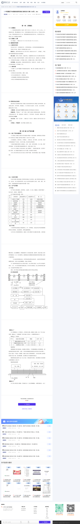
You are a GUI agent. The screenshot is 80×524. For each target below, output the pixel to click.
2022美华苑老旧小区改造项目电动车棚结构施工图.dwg (66, 143)
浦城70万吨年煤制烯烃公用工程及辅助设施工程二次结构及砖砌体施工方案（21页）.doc (67, 191)
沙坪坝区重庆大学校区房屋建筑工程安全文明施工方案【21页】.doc (67, 170)
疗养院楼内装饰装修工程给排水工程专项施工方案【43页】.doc (66, 179)
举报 (34, 14)
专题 (28, 2)
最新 (24, 2)
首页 (21, 2)
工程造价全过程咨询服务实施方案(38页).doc (65, 154)
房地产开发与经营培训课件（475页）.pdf (65, 130)
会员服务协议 (23, 510)
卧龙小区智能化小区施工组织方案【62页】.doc (66, 181)
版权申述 (39, 14)
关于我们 (35, 508)
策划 (35, 2)
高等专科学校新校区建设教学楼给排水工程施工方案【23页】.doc (67, 176)
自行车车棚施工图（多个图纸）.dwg (64, 148)
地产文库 (6, 6)
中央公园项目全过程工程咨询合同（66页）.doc (66, 145)
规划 (31, 2)
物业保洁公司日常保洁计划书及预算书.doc (65, 139)
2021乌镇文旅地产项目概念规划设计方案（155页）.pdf (66, 173)
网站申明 (35, 513)
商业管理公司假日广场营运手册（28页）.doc (65, 163)
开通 (65, 24)
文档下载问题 (23, 508)
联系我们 (35, 510)
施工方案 (14, 6)
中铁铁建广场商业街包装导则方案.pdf (64, 166)
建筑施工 (10, 6)
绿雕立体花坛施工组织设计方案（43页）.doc (65, 127)
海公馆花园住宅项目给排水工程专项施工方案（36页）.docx (66, 158)
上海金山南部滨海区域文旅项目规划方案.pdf (65, 160)
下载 (49, 425)
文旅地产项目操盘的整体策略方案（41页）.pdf (66, 184)
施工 (39, 2)
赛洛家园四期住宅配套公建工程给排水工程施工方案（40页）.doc (67, 188)
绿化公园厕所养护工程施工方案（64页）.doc (65, 151)
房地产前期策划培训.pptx (62, 133)
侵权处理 (35, 511)
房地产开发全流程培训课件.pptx (63, 136)
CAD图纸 (43, 2)
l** (11, 14)
